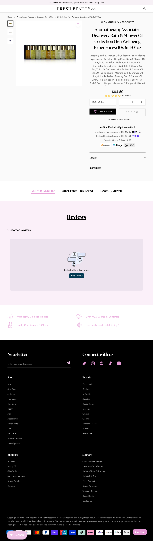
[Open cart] (144, 8)
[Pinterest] (101, 363)
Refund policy (13, 443)
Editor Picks (12, 423)
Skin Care (11, 389)
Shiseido (86, 398)
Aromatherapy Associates (117, 22)
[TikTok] (110, 363)
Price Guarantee (89, 481)
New (9, 384)
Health (10, 408)
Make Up (11, 394)
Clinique (86, 389)
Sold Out (132, 112)
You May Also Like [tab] (43, 191)
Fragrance (11, 398)
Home (9, 17)
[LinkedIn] (119, 363)
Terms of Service (14, 438)
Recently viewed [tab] (111, 191)
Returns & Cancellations (92, 466)
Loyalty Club (12, 466)
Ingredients (95, 167)
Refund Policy (88, 495)
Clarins (85, 418)
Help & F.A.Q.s (89, 476)
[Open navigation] (8, 9)
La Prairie (86, 394)
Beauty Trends (13, 481)
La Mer (85, 428)
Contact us (87, 500)
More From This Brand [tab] (77, 191)
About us (11, 461)
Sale (9, 428)
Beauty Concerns (89, 486)
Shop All (13, 433)
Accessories (12, 418)
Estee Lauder (88, 384)
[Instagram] (93, 363)
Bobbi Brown (88, 403)
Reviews (76, 217)
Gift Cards (12, 471)
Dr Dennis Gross (89, 423)
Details (93, 157)
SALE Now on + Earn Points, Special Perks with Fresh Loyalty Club (76, 2)
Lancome (86, 408)
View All (88, 433)
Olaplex (85, 413)
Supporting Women (16, 476)
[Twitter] (84, 363)
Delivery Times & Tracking (93, 471)
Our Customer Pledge (92, 461)
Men (9, 413)
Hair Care (11, 403)
